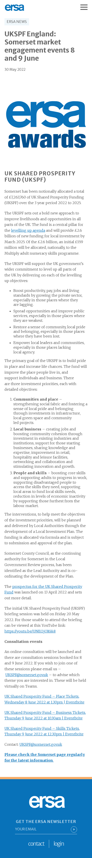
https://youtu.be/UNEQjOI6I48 (30, 631)
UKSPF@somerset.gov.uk (26, 675)
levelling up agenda (28, 230)
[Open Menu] (86, 5)
